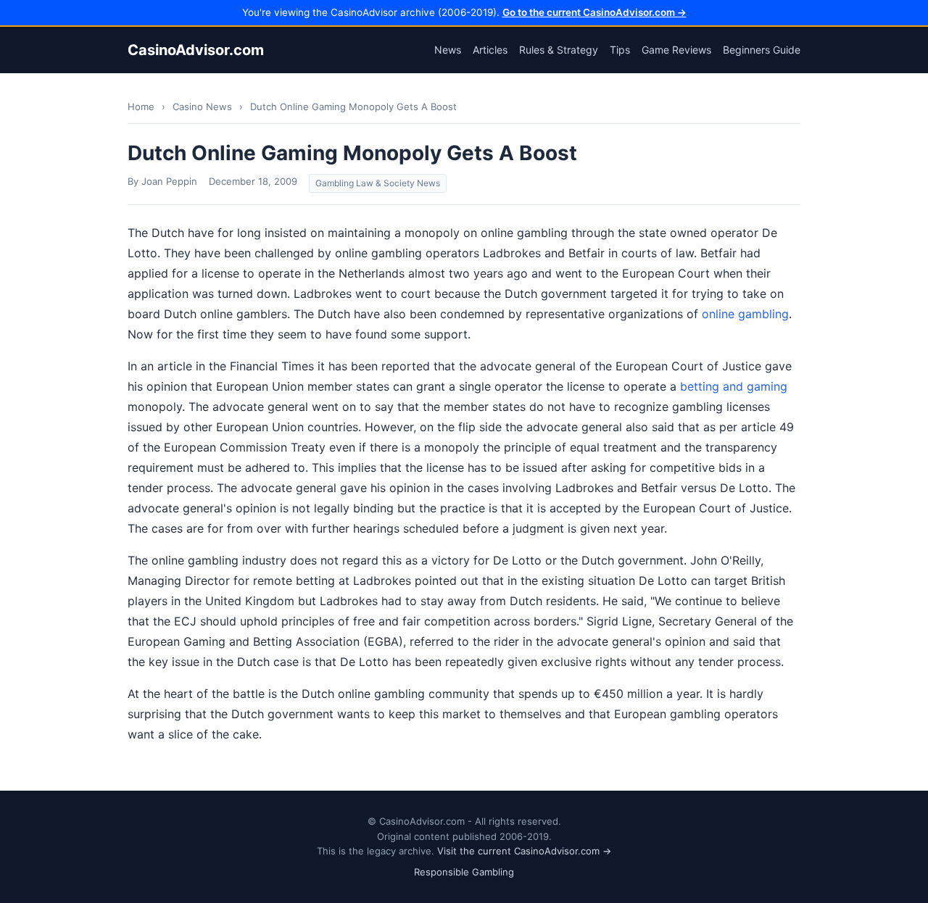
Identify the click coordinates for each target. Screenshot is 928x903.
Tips (620, 49)
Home (141, 106)
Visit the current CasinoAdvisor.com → (524, 851)
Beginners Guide (761, 49)
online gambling (745, 314)
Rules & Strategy (558, 49)
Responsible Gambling (464, 872)
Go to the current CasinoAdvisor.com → (594, 12)
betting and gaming (733, 386)
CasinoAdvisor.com (196, 50)
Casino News (202, 106)
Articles (490, 49)
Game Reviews (676, 49)
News (447, 49)
